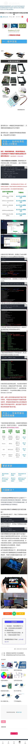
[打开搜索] (22, 2)
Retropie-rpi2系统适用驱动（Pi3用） (22, 479)
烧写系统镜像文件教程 (13, 427)
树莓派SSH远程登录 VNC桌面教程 (15, 653)
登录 (18, 712)
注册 (20, 712)
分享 (22, 613)
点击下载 (24, 437)
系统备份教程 (20, 156)
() (8, 613)
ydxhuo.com (5, 17)
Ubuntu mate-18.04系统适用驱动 (5, 479)
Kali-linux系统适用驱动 (13, 479)
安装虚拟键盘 (13, 474)
